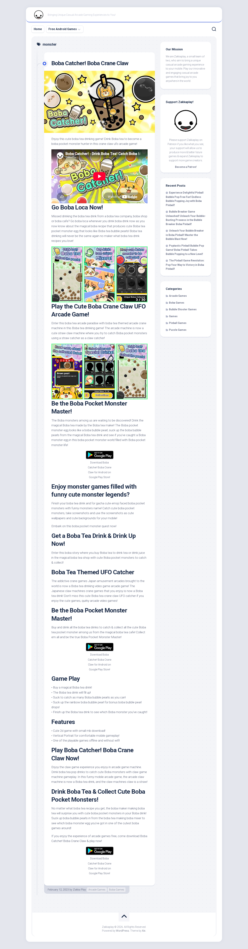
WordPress (122, 930)
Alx (143, 930)
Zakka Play (79, 889)
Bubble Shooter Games (183, 309)
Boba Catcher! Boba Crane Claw (89, 63)
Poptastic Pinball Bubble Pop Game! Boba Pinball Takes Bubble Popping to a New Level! (185, 249)
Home (38, 29)
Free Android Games (62, 29)
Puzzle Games (177, 329)
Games (173, 316)
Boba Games (116, 889)
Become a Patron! (186, 166)
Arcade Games (96, 889)
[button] (99, 102)
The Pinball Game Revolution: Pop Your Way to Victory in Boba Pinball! (185, 264)
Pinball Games (177, 323)
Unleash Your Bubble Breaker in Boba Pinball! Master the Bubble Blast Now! (185, 234)
